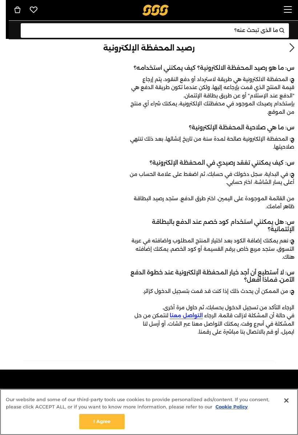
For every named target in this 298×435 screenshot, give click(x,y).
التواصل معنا (186, 315)
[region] (149, 412)
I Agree (102, 421)
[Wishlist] (34, 9)
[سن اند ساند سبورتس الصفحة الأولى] (155, 9)
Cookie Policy (232, 407)
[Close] (286, 400)
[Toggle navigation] (288, 10)
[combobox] (155, 30)
